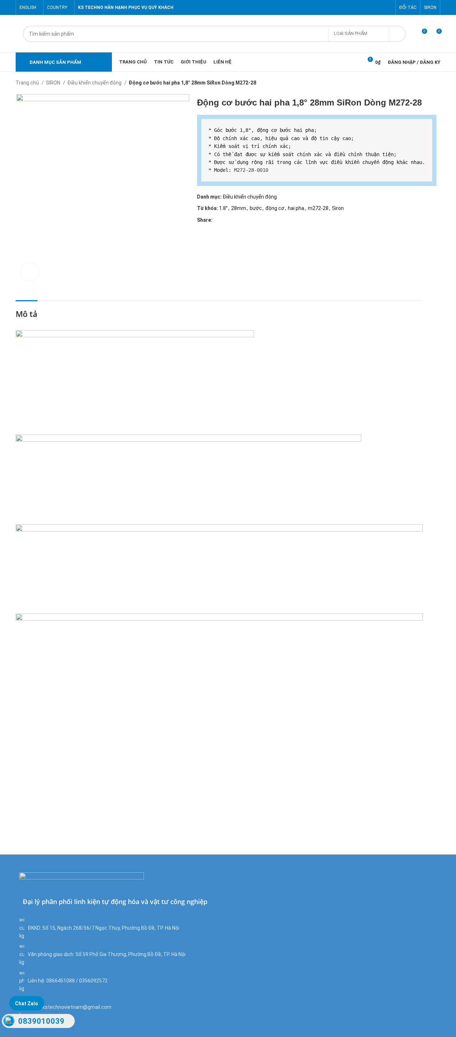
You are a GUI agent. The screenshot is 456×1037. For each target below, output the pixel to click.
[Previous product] (422, 83)
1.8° (223, 208)
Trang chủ (28, 83)
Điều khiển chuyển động (95, 83)
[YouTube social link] (379, 7)
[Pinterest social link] (388, 7)
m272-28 (318, 208)
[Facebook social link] (355, 7)
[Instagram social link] (371, 7)
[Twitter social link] (363, 7)
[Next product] (436, 83)
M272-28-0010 (251, 170)
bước (256, 208)
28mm (238, 208)
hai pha (296, 208)
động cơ (274, 208)
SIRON (53, 83)
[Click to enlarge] (30, 272)
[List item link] (121, 981)
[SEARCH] (397, 34)
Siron (338, 208)
